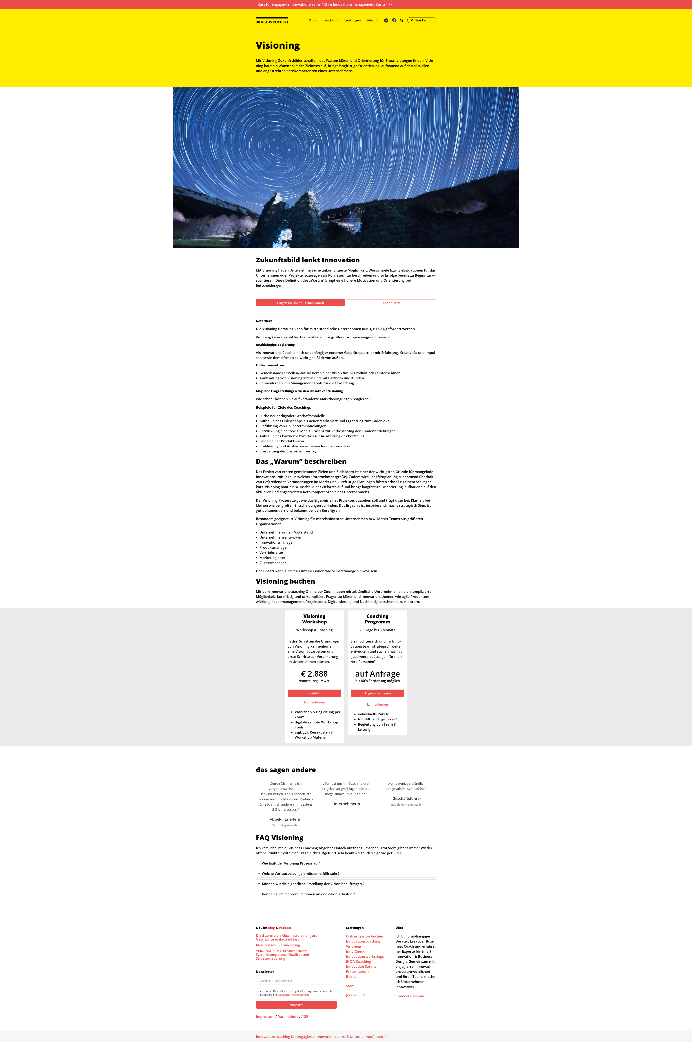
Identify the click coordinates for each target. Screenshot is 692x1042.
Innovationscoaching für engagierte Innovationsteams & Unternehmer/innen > (321, 1036)
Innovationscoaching (363, 941)
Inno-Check (355, 951)
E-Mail (398, 853)
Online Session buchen (364, 936)
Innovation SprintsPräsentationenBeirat (361, 971)
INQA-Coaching (358, 961)
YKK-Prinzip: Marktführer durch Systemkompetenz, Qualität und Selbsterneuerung (282, 955)
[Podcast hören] (386, 20)
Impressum (265, 1016)
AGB (305, 1016)
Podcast (285, 928)
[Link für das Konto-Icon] (394, 20)
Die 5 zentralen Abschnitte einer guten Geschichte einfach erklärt (288, 937)
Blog (271, 928)
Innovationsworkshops (365, 956)
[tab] (346, 863)
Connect (402, 996)
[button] (336, 20)
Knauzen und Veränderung (278, 945)
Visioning (353, 946)
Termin (418, 996)
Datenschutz (288, 1016)
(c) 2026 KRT (356, 995)
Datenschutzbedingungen (293, 994)
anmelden (296, 1005)
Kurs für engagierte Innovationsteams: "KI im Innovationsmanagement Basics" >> (325, 4)
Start (350, 986)
